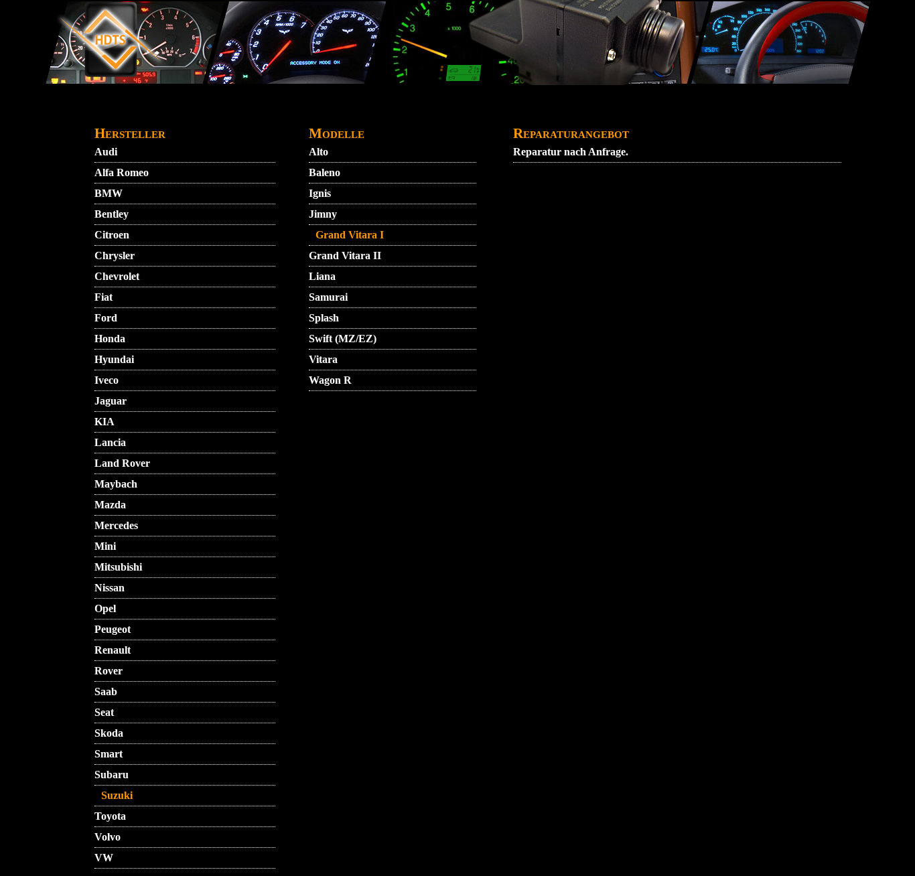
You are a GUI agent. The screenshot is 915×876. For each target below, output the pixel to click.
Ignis (320, 193)
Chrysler (114, 255)
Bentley (111, 214)
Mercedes (116, 525)
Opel (105, 608)
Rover (108, 670)
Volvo (107, 837)
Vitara (323, 359)
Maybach (115, 484)
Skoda (108, 733)
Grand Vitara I (349, 234)
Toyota (110, 816)
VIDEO (192, 111)
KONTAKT (285, 111)
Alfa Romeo (121, 172)
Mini (105, 546)
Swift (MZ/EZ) (342, 338)
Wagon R (330, 380)
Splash (324, 317)
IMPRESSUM (607, 111)
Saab (105, 691)
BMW (108, 193)
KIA (104, 421)
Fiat (103, 297)
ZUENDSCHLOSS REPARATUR (736, 111)
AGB (233, 111)
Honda (109, 338)
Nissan (109, 587)
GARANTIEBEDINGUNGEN (489, 111)
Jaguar (110, 401)
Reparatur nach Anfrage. (570, 151)
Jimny (323, 214)
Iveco (106, 380)
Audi (105, 151)
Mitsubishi (118, 567)
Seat (104, 712)
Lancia (110, 442)
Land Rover (122, 463)
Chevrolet (116, 276)
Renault (112, 650)
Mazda (110, 504)
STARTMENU (129, 111)
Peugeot (112, 629)
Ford (105, 317)
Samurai (328, 297)
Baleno (324, 172)
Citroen (111, 234)
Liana (322, 276)
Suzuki (117, 795)
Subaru (111, 774)
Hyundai (114, 359)
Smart (108, 753)
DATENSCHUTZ (367, 111)
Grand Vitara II (345, 255)
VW (103, 857)
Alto (318, 151)
